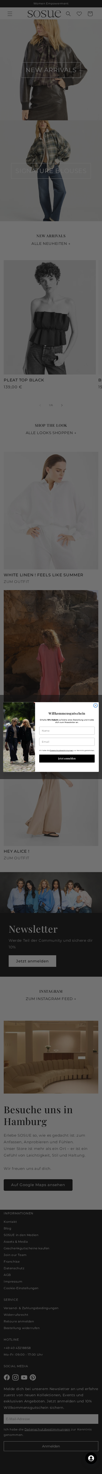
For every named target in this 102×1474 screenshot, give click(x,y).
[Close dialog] (96, 705)
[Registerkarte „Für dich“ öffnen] (91, 1458)
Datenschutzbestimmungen (61, 750)
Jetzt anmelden (67, 758)
